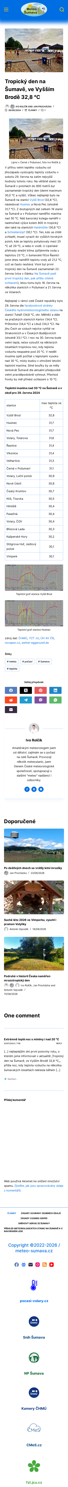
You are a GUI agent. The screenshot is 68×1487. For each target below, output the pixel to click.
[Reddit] (11, 699)
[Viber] (41, 699)
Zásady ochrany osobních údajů (41, 1213)
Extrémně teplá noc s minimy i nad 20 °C (31, 1039)
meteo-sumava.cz (34, 1250)
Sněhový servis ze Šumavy (34, 1223)
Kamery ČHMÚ (34, 1408)
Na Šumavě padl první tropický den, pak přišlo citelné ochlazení (30, 278)
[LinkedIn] (55, 690)
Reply (59, 1043)
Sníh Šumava (34, 1337)
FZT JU (34, 638)
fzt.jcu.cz (34, 1482)
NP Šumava (34, 1373)
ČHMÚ (22, 638)
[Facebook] (11, 690)
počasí (27, 661)
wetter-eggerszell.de (35, 642)
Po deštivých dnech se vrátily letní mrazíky (33, 868)
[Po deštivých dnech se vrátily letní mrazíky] (34, 845)
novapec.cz (12, 642)
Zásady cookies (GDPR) (34, 1218)
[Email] (11, 709)
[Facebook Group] (23, 1264)
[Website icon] (34, 789)
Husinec (25, 204)
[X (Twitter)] (26, 690)
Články (32, 110)
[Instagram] (37, 1264)
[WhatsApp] (55, 699)
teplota (12, 668)
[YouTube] (51, 1264)
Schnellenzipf (16, 232)
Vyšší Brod (37, 200)
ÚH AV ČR (47, 638)
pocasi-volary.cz (34, 1301)
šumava (44, 661)
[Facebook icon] (27, 789)
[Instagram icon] (41, 789)
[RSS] (44, 1264)
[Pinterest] (41, 690)
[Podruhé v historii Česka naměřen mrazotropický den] (34, 954)
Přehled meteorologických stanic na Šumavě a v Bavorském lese (33, 1230)
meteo (11, 661)
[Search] (62, 9)
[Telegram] (26, 699)
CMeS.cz (34, 1445)
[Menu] (6, 9)
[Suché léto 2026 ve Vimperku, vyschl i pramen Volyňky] (34, 897)
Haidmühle (41, 227)
